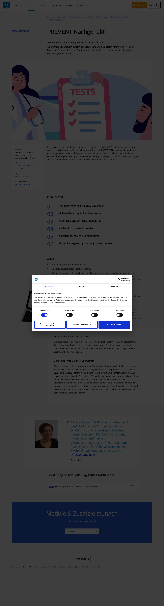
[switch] (69, 315)
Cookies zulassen (114, 325)
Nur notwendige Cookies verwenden (50, 325)
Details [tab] (82, 286)
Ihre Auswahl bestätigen (82, 325)
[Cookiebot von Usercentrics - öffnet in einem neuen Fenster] (120, 279)
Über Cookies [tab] (115, 286)
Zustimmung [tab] (49, 286)
